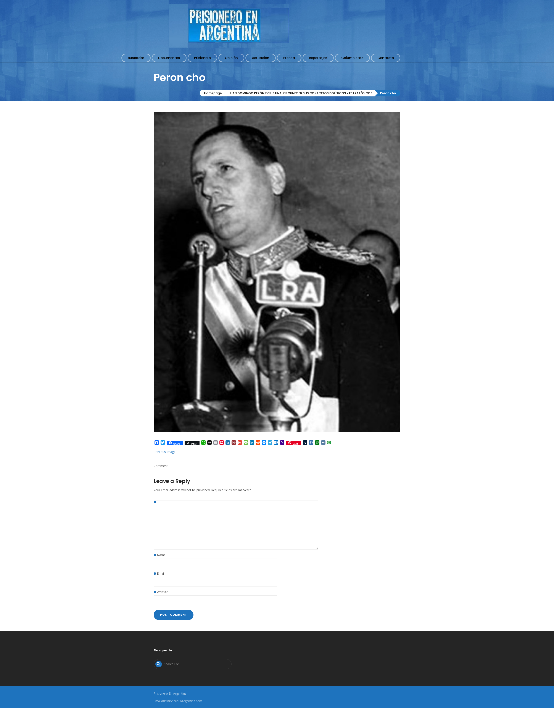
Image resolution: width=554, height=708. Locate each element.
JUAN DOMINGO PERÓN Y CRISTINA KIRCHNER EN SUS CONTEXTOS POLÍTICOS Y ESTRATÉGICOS (300, 93)
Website (162, 592)
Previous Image (165, 452)
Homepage (213, 93)
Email (160, 573)
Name (161, 555)
